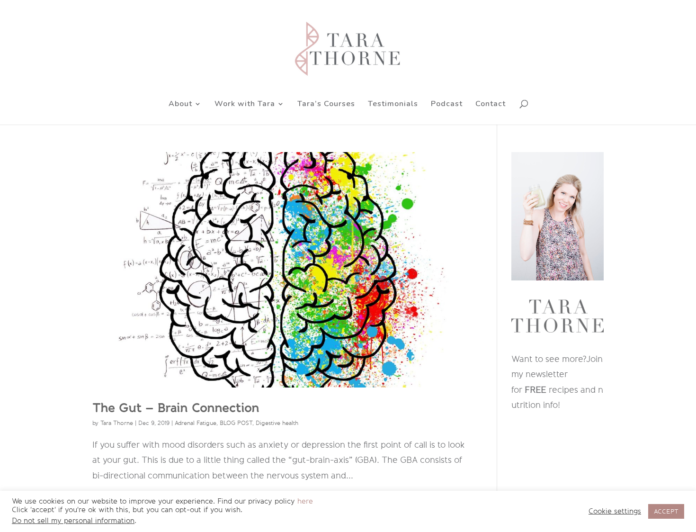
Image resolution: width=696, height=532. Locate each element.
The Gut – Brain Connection (175, 407)
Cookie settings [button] (615, 511)
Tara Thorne (116, 423)
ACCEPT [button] (666, 511)
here (305, 501)
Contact (490, 104)
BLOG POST (236, 423)
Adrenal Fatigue (195, 423)
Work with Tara (244, 104)
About (180, 104)
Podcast (447, 104)
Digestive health (277, 423)
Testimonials (393, 104)
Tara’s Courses (326, 104)
